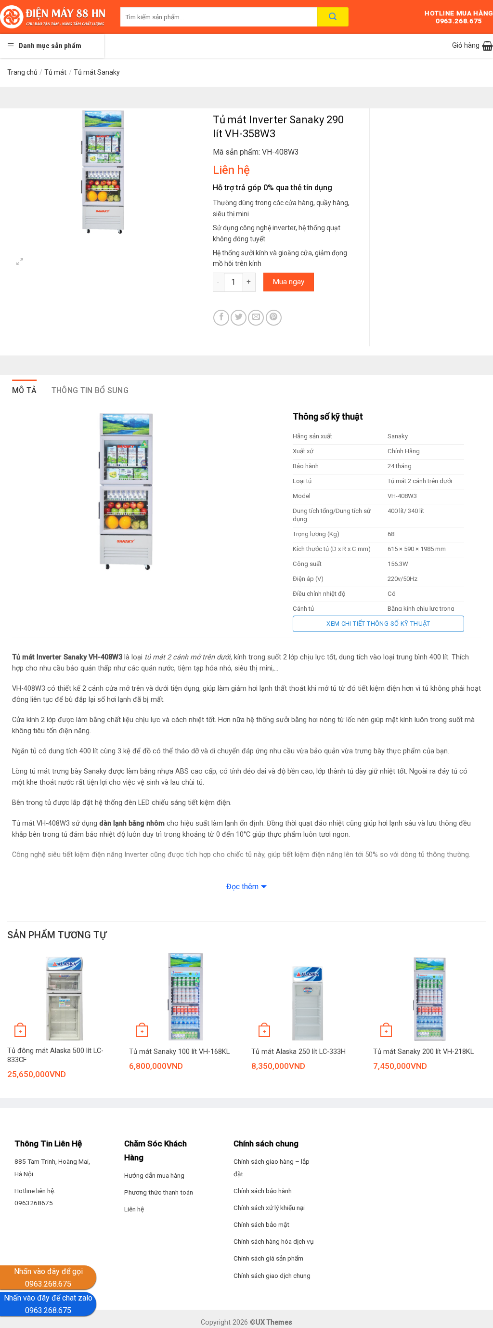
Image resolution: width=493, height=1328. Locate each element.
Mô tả (24, 390)
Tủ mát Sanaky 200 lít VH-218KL (423, 1052)
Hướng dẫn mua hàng (154, 1175)
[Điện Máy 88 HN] (53, 16)
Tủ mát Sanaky (97, 72)
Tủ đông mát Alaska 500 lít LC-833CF (55, 1055)
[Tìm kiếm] (333, 16)
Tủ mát (55, 72)
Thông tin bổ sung (90, 390)
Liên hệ (134, 1209)
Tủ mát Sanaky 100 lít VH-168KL (179, 1052)
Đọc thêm (242, 886)
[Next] (485, 1028)
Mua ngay (288, 281)
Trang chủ (22, 72)
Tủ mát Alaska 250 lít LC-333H (298, 1052)
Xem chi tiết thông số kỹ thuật (378, 623)
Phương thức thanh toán (158, 1192)
